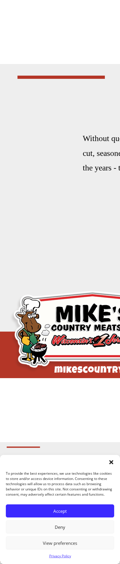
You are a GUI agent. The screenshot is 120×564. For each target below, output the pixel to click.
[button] (111, 462)
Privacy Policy (60, 556)
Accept (60, 511)
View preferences (60, 543)
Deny (60, 527)
